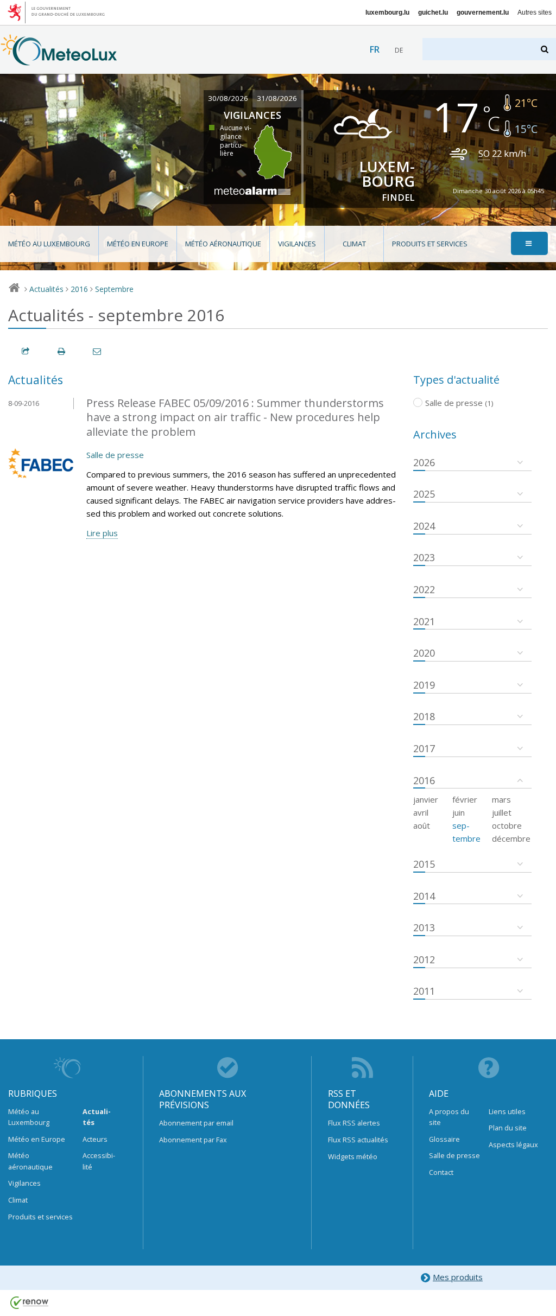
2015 (424, 863)
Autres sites (534, 12)
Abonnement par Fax (193, 1140)
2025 (424, 493)
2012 (424, 959)
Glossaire (444, 1139)
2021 (424, 621)
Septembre (114, 289)
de (399, 50)
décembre (511, 838)
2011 (424, 990)
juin (458, 812)
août (421, 825)
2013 (424, 927)
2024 (424, 525)
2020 (424, 652)
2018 (424, 716)
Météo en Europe (137, 244)
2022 (424, 589)
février (464, 799)
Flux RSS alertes (354, 1123)
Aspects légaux (513, 1144)
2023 (424, 557)
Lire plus (102, 532)
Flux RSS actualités (358, 1140)
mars (501, 799)
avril (420, 812)
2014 (424, 895)
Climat (354, 244)
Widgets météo (352, 1156)
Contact (441, 1172)
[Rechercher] (545, 49)
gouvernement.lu (483, 12)
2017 (424, 748)
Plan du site (508, 1128)
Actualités (46, 289)
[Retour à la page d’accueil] (59, 60)
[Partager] (26, 351)
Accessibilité (99, 1160)
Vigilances (297, 244)
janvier (425, 799)
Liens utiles (507, 1111)
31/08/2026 (277, 98)
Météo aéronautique (223, 244)
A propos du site (449, 1117)
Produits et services (429, 244)
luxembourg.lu (387, 12)
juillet (501, 812)
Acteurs (95, 1139)
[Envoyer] (98, 351)
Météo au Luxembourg (49, 244)
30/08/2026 (228, 98)
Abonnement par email (196, 1123)
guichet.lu (433, 12)
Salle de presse (115, 454)
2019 (424, 684)
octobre (507, 825)
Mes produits (458, 1277)
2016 (79, 289)
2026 (424, 462)
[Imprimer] (62, 351)
